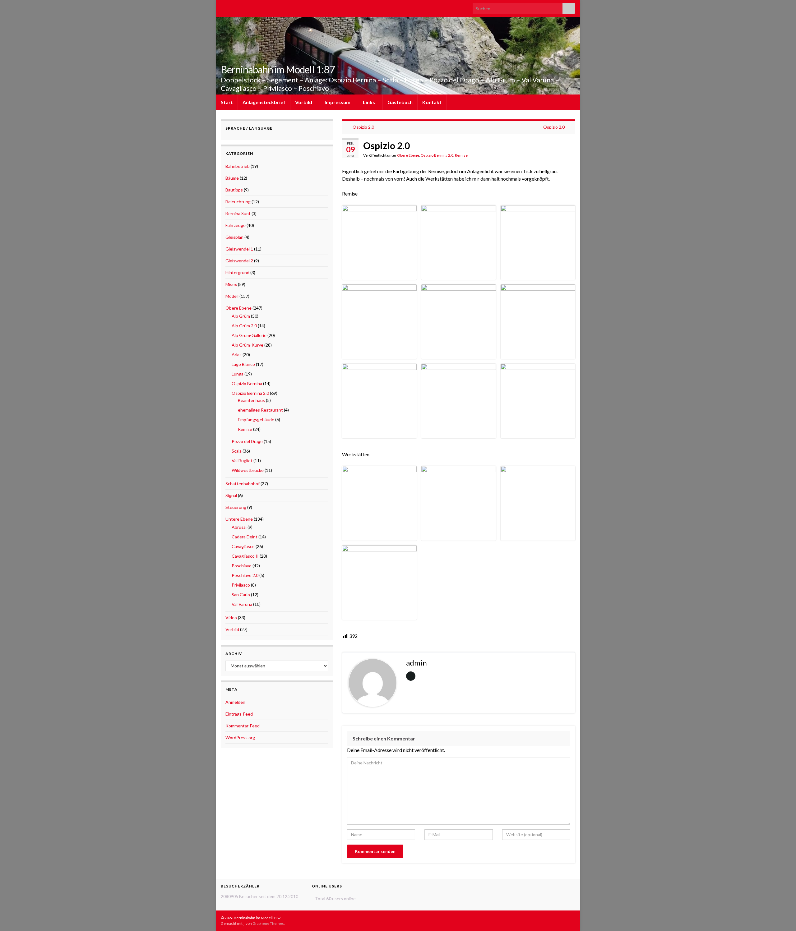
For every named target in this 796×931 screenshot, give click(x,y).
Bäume (232, 178)
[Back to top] (782, 917)
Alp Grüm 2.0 (244, 325)
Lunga (237, 373)
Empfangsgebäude (256, 419)
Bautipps (234, 189)
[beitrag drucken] (570, 156)
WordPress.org (240, 737)
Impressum (338, 102)
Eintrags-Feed (239, 714)
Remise (461, 155)
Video (231, 617)
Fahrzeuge (235, 225)
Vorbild (304, 102)
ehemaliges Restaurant (260, 409)
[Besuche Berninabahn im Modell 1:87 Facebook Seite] (244, 6)
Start (227, 102)
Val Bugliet (242, 460)
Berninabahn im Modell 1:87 (278, 69)
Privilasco (241, 585)
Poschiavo (242, 565)
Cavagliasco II (245, 556)
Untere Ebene (239, 519)
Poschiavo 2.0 (245, 575)
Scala (237, 451)
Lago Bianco (243, 364)
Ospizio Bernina (247, 383)
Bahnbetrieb (237, 166)
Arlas (237, 354)
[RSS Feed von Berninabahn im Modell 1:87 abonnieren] (224, 6)
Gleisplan (234, 237)
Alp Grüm (241, 316)
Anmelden (235, 702)
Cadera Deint (244, 536)
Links (369, 102)
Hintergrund (237, 272)
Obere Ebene (408, 155)
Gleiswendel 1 (239, 248)
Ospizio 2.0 (363, 127)
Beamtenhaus (251, 400)
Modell (231, 296)
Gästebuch (400, 102)
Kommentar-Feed (242, 725)
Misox (231, 284)
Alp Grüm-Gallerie (249, 335)
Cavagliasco (243, 546)
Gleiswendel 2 (239, 260)
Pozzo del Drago (247, 441)
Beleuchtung (238, 201)
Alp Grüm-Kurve (247, 345)
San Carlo (241, 594)
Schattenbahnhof (242, 483)
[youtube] (234, 6)
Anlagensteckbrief (264, 102)
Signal (231, 495)
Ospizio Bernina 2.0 (437, 155)
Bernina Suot (238, 213)
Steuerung (235, 507)
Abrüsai (239, 527)
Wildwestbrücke (248, 470)
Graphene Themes (268, 923)
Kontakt (432, 102)
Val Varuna (242, 604)
